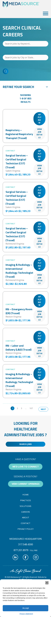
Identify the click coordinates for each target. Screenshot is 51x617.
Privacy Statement (26, 614)
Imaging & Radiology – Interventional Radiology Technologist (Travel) (19, 271)
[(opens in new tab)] (25, 571)
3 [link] (21, 408)
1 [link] (12, 408)
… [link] (26, 408)
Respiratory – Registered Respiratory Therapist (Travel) (19, 134)
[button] (47, 582)
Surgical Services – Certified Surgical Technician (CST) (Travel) (17, 161)
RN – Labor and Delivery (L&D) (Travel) (18, 347)
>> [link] (37, 408)
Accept (25, 608)
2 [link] (17, 408)
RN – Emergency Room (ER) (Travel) (19, 311)
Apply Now (39, 118)
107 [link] (31, 408)
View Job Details (39, 133)
